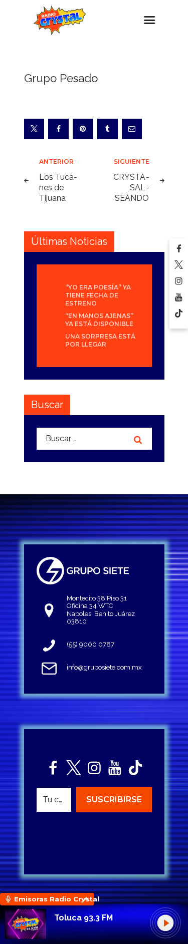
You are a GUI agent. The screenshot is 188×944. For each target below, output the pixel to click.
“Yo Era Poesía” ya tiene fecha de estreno (98, 295)
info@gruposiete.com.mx (104, 667)
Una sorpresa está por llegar (100, 340)
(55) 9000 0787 (90, 644)
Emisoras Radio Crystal (54, 899)
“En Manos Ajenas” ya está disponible (99, 320)
